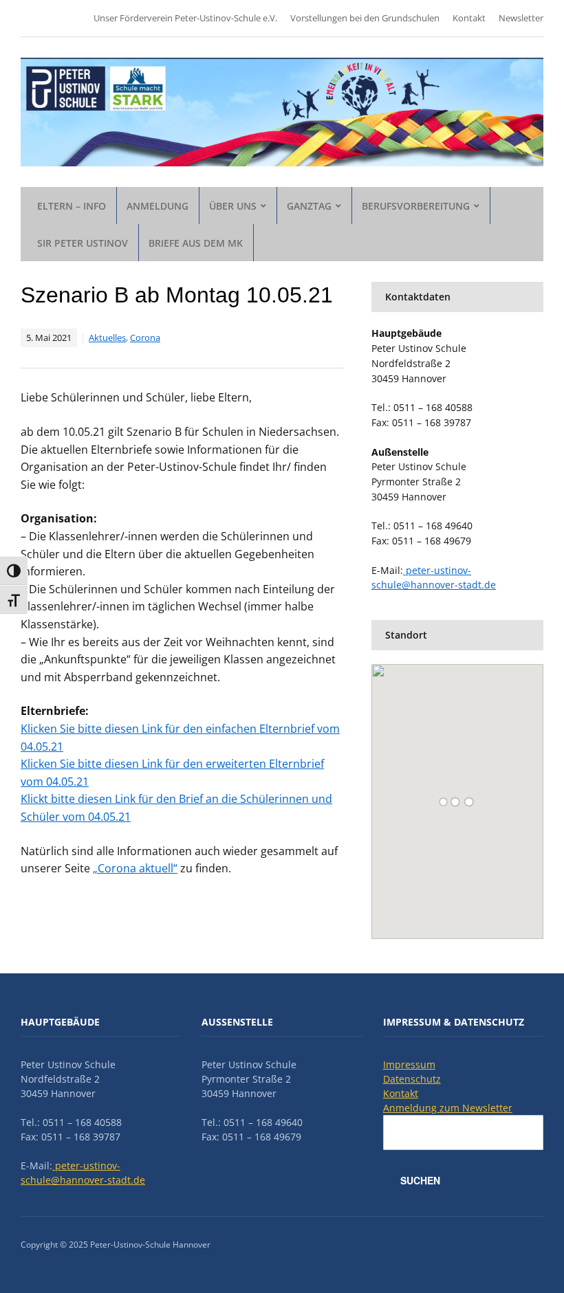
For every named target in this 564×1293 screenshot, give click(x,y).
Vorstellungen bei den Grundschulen (365, 18)
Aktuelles (107, 337)
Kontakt (469, 18)
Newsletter (521, 18)
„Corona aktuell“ (135, 868)
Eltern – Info (71, 205)
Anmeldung (157, 205)
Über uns (233, 205)
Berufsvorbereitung (416, 205)
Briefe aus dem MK (196, 243)
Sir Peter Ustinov (82, 243)
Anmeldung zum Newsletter (447, 1107)
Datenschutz (412, 1078)
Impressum (409, 1064)
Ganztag (309, 205)
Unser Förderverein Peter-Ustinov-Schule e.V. (185, 18)
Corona (145, 337)
